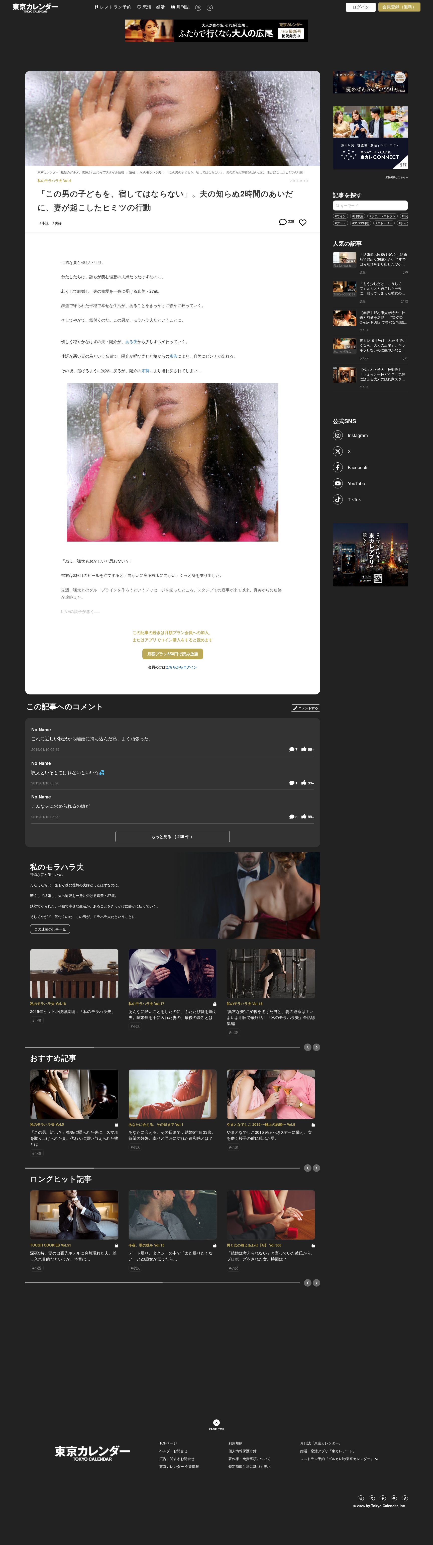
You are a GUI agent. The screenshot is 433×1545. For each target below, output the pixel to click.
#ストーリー (384, 223)
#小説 (406, 216)
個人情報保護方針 (243, 1451)
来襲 (145, 370)
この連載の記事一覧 (50, 929)
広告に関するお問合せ (176, 1458)
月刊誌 (182, 7)
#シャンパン (407, 223)
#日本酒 (357, 216)
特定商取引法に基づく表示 (250, 1466)
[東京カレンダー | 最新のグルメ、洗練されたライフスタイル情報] (53, 8)
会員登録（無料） (399, 7)
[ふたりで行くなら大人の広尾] (216, 31)
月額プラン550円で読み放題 (172, 654)
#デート (340, 223)
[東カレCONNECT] (370, 137)
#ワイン (340, 216)
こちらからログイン (181, 666)
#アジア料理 (360, 223)
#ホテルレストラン (382, 216)
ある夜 (131, 341)
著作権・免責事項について (250, 1458)
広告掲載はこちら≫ (396, 177)
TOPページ (168, 1443)
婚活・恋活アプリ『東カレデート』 (328, 1451)
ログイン (360, 7)
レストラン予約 (115, 7)
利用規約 (236, 1443)
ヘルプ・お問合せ (173, 1451)
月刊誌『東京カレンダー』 (321, 1443)
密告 (173, 356)
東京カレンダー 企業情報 (179, 1466)
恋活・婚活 (153, 7)
